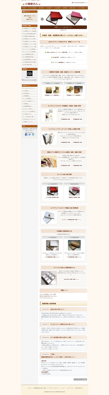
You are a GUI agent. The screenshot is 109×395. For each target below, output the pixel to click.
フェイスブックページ (29, 88)
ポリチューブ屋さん (28, 108)
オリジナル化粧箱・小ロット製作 (48, 294)
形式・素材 (41, 7)
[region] (63, 20)
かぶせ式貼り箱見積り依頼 (29, 33)
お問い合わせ (72, 7)
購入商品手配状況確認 (77, 2)
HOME (24, 7)
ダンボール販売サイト (29, 101)
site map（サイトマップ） (30, 119)
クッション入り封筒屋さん (29, 111)
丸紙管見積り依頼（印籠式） (30, 62)
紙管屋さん (26, 103)
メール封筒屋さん (28, 98)
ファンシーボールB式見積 (29, 49)
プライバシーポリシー (54, 388)
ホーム (29, 388)
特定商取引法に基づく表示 (40, 388)
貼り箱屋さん (27, 93)
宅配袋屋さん (27, 95)
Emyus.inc (53, 391)
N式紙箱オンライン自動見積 (30, 31)
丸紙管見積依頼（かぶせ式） (30, 59)
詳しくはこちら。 (30, 132)
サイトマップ (70, 388)
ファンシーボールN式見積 (29, 51)
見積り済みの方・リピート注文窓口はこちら (29, 17)
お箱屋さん (26, 90)
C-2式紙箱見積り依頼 (28, 56)
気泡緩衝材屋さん (28, 106)
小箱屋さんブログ (28, 114)
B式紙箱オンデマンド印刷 (29, 38)
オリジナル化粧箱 (32, 7)
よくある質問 (57, 7)
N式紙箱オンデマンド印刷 (29, 41)
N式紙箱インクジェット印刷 (30, 46)
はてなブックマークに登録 (29, 80)
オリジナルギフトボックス (46, 297)
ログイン (86, 2)
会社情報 (65, 7)
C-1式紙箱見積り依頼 (28, 54)
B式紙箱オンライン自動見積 (30, 28)
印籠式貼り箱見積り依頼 (29, 36)
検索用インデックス (28, 121)
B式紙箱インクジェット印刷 (30, 43)
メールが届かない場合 (29, 116)
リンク (63, 388)
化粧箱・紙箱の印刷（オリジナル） (48, 296)
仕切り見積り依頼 (28, 64)
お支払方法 (49, 7)
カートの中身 (81, 7)
